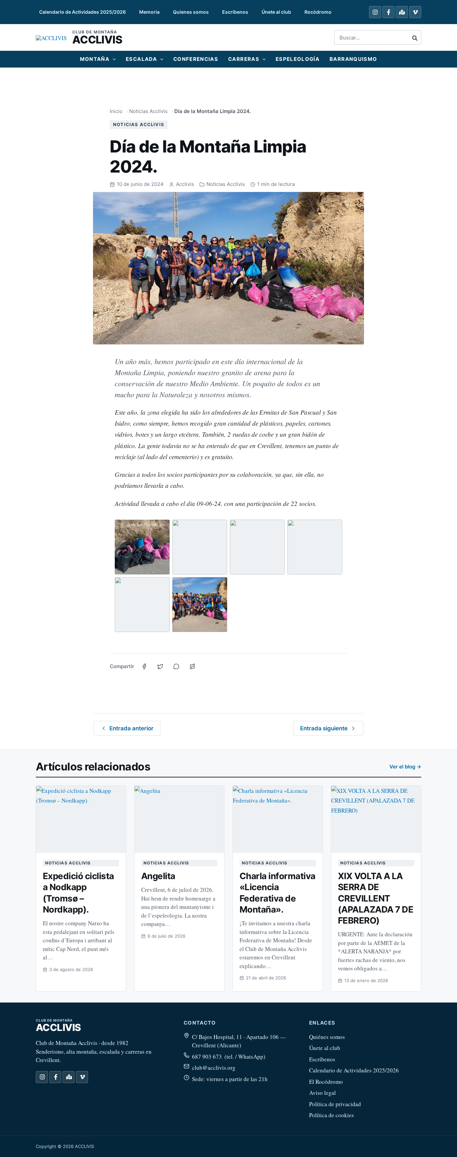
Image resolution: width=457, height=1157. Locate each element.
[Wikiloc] (402, 12)
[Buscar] (415, 37)
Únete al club (324, 1048)
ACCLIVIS (97, 39)
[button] (112, 59)
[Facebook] (388, 12)
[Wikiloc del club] (192, 666)
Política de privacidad (335, 1104)
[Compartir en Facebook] (144, 666)
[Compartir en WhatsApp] (176, 666)
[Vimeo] (415, 12)
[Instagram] (375, 12)
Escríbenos (322, 1059)
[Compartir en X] (160, 666)
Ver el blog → (405, 766)
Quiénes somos (327, 1037)
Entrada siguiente (324, 728)
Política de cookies (331, 1115)
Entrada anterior (131, 728)
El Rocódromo (326, 1081)
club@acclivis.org (214, 1067)
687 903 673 (207, 1056)
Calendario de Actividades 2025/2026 (354, 1070)
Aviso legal (322, 1092)
